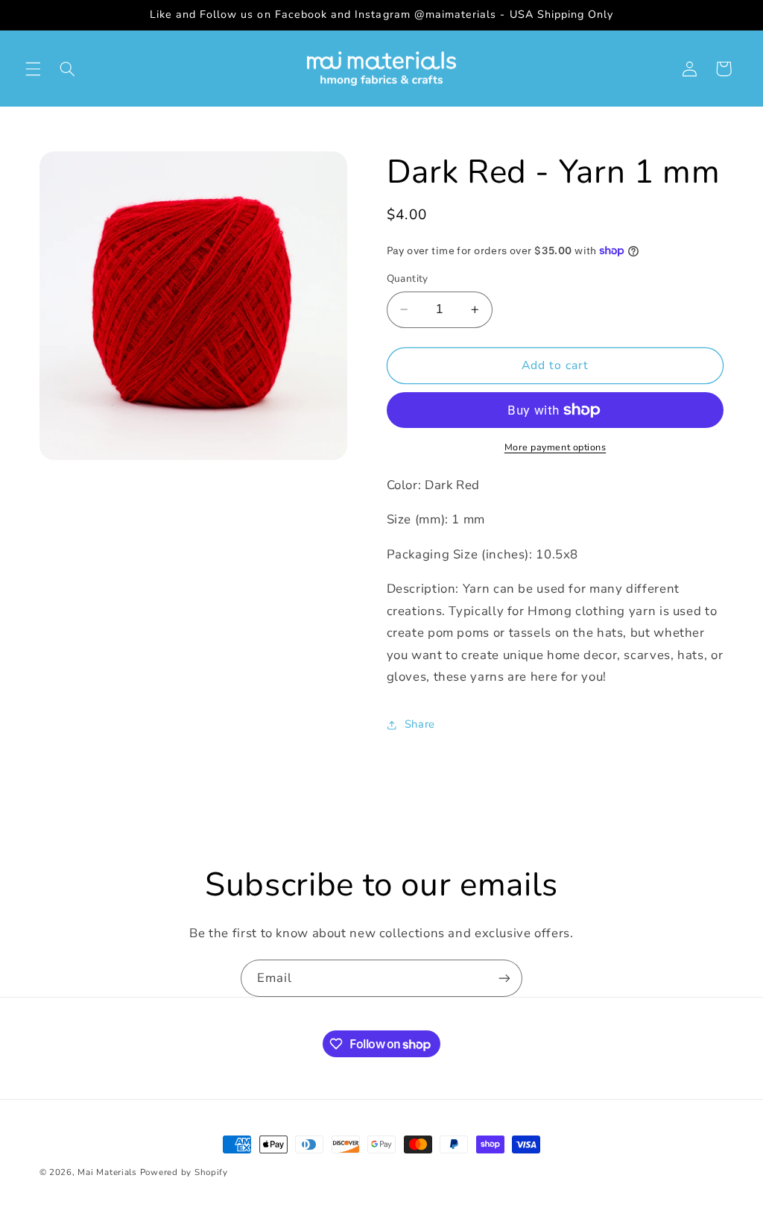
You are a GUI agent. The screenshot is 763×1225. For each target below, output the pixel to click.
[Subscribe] (504, 978)
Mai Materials (107, 1172)
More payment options (555, 447)
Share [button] (420, 724)
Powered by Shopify (184, 1172)
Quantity (407, 278)
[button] (33, 68)
